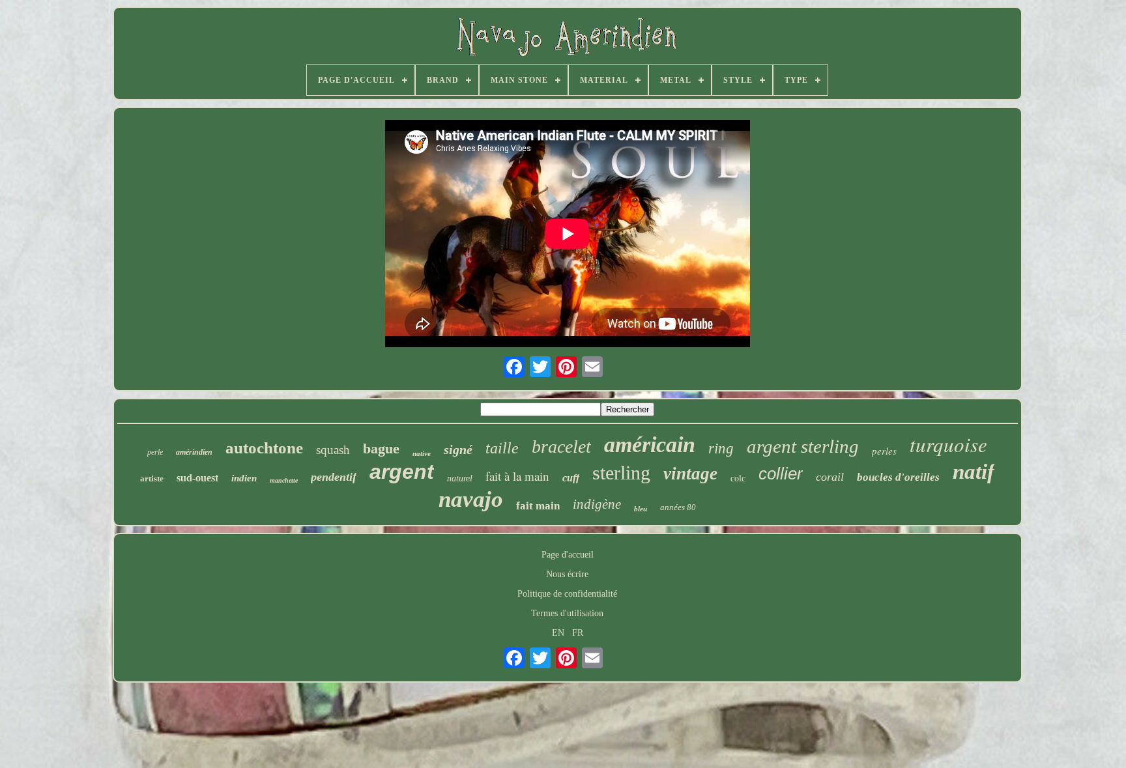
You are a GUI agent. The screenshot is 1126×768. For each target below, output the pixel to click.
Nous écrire (567, 574)
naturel (459, 478)
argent (401, 471)
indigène (597, 504)
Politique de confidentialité (567, 594)
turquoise (948, 444)
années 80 (678, 507)
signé (458, 449)
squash (333, 450)
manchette (284, 480)
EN (558, 633)
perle (155, 452)
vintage (690, 473)
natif (973, 471)
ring (721, 448)
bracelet (561, 446)
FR (577, 633)
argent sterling (803, 446)
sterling (621, 472)
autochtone (264, 448)
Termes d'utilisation (567, 613)
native (421, 453)
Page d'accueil (567, 555)
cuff (570, 477)
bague (381, 448)
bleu (640, 509)
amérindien (194, 452)
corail (830, 476)
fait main (538, 506)
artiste (152, 478)
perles (884, 450)
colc (737, 478)
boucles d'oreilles (898, 477)
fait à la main (517, 476)
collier (780, 473)
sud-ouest (197, 477)
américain (649, 445)
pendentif (333, 476)
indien (244, 478)
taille (502, 448)
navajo (471, 499)
